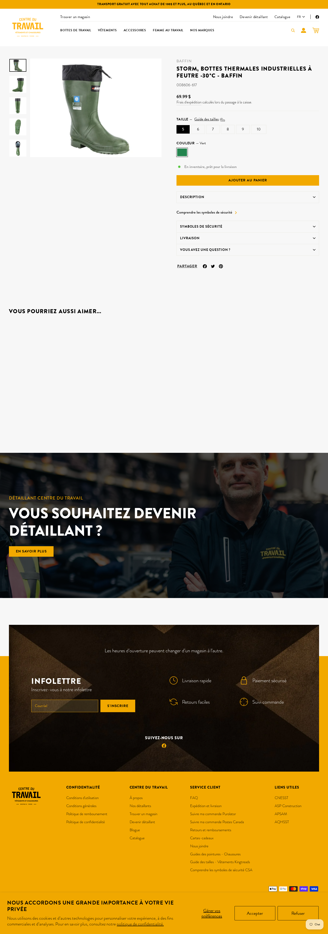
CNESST (281, 797)
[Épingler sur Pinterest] (221, 265)
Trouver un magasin (75, 17)
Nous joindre (223, 17)
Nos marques (202, 30)
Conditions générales (81, 805)
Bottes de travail (75, 30)
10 (259, 129)
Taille (197, 119)
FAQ (194, 797)
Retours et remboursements (210, 830)
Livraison (190, 238)
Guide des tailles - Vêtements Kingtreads (220, 862)
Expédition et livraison (206, 805)
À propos (136, 797)
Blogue (135, 830)
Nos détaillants (140, 805)
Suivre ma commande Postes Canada (217, 822)
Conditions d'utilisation (82, 797)
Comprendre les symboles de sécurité (204, 212)
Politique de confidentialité (85, 822)
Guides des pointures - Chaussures (215, 854)
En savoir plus (31, 551)
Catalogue (282, 17)
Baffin (184, 61)
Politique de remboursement (86, 813)
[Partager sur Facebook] (205, 265)
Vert (182, 152)
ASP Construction (288, 805)
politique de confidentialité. (140, 924)
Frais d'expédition (188, 102)
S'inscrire (117, 706)
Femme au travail (168, 30)
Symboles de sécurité (201, 226)
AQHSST (282, 822)
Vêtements (107, 30)
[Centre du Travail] (28, 27)
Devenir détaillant (254, 17)
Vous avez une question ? (205, 249)
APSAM (281, 813)
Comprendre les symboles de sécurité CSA (221, 870)
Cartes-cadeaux (202, 838)
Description (192, 197)
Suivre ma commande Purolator (213, 813)
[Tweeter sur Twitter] (213, 265)
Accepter (255, 913)
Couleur (191, 143)
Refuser (298, 913)
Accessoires (135, 30)
